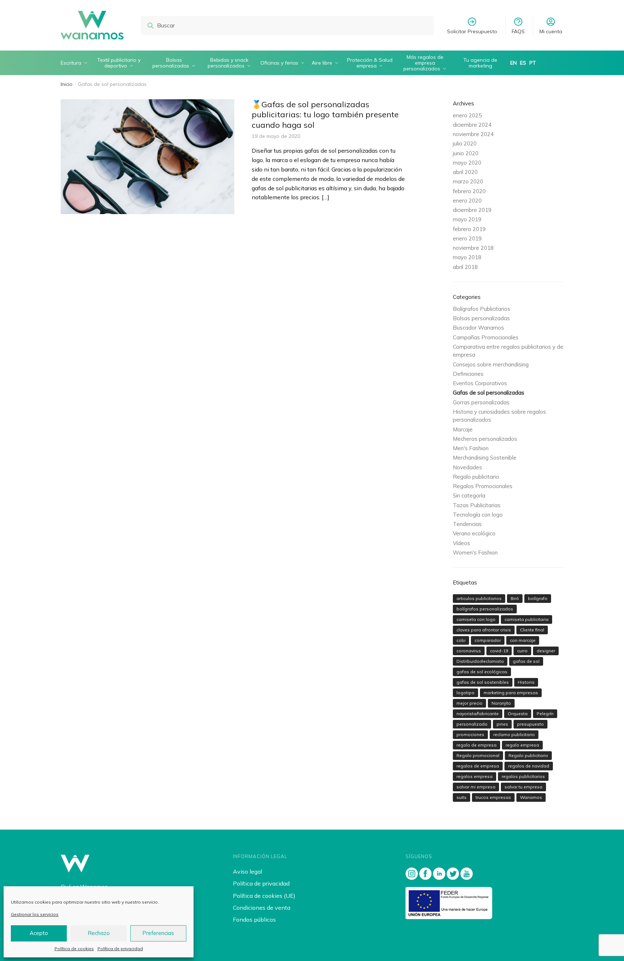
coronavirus (468, 650)
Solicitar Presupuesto (472, 31)
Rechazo (99, 933)
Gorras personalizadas (481, 402)
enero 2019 (467, 238)
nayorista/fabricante (477, 713)
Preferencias (158, 933)
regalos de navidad (528, 766)
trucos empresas (493, 797)
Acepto (39, 933)
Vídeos (461, 543)
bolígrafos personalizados (484, 609)
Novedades (467, 467)
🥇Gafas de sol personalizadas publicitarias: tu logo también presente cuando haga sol (325, 114)
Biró (515, 598)
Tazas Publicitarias (476, 505)
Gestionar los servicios (34, 914)
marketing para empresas (511, 692)
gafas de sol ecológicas (481, 671)
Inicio (67, 84)
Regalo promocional (477, 755)
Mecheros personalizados (485, 438)
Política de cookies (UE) (264, 895)
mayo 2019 (467, 219)
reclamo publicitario (514, 734)
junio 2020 (465, 153)
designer (546, 650)
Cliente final (532, 629)
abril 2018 (465, 267)
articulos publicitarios (479, 598)
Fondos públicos (254, 919)
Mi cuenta (551, 31)
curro (522, 650)
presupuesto (530, 724)
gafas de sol (526, 661)
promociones (470, 734)
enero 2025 (467, 115)
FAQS (518, 31)
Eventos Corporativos (480, 383)
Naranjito (501, 703)
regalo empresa (522, 745)
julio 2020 (465, 143)
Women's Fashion (475, 552)
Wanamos (531, 797)
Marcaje (463, 429)
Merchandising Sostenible (484, 457)
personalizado (472, 724)
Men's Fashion (471, 448)
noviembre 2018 (473, 247)
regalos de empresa (477, 766)
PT (532, 63)
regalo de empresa (476, 745)
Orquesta (518, 713)
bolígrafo (537, 598)
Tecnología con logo (478, 514)
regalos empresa (474, 776)
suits (461, 797)
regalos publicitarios (523, 776)
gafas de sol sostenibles (482, 682)
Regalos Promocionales (482, 486)
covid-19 (499, 650)
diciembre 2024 (472, 124)
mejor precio (469, 703)
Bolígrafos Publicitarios (481, 308)
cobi (460, 640)
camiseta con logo (475, 619)
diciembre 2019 (472, 209)
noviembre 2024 (473, 134)
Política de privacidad (120, 948)
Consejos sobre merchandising (491, 364)
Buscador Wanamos (478, 327)
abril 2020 (465, 172)
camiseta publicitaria (526, 619)
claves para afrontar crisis (483, 629)
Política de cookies (74, 948)
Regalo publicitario (476, 476)
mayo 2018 (467, 257)
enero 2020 (467, 200)
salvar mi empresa (475, 787)
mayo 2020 (467, 162)
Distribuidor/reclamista (480, 661)
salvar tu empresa (523, 787)
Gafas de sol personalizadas (488, 392)
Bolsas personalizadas (481, 318)
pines (502, 724)
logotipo (465, 692)
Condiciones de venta (261, 907)
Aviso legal (247, 871)
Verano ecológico (474, 533)
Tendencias (467, 524)
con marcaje (523, 640)
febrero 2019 (469, 229)
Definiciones (468, 373)
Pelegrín (545, 713)
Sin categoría (469, 495)
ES (523, 63)
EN (513, 63)
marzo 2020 (468, 181)
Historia (526, 682)
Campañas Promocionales (486, 337)
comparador (487, 640)
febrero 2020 (469, 191)
